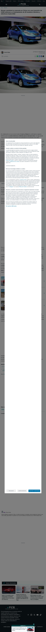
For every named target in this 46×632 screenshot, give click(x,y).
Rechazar (11, 490)
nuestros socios (23, 179)
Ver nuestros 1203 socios (11, 206)
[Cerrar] (33, 624)
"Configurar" (11, 186)
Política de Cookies (10, 160)
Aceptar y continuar (34, 490)
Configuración (22, 490)
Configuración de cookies (14, 161)
